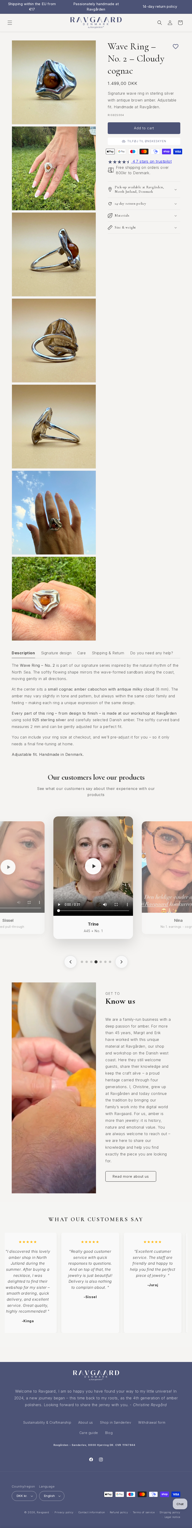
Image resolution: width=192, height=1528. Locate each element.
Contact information (91, 1512)
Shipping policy (170, 1512)
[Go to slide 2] (86, 962)
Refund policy (119, 1512)
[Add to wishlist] (166, 46)
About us (85, 1422)
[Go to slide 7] (110, 962)
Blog (109, 1433)
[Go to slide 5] (101, 962)
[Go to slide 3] (91, 962)
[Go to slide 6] (105, 961)
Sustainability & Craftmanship (47, 1422)
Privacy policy (64, 1512)
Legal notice (172, 1517)
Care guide (88, 1433)
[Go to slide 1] (82, 962)
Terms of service (144, 1512)
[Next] (121, 961)
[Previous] (70, 961)
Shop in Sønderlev (115, 1422)
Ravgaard (43, 1512)
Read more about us (131, 1176)
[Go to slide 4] (96, 962)
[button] (10, 23)
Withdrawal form (151, 1422)
